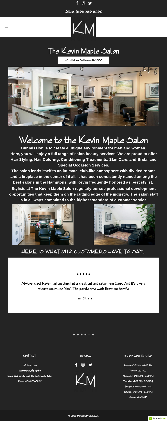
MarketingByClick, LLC (88, 415)
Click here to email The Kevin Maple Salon (33, 375)
